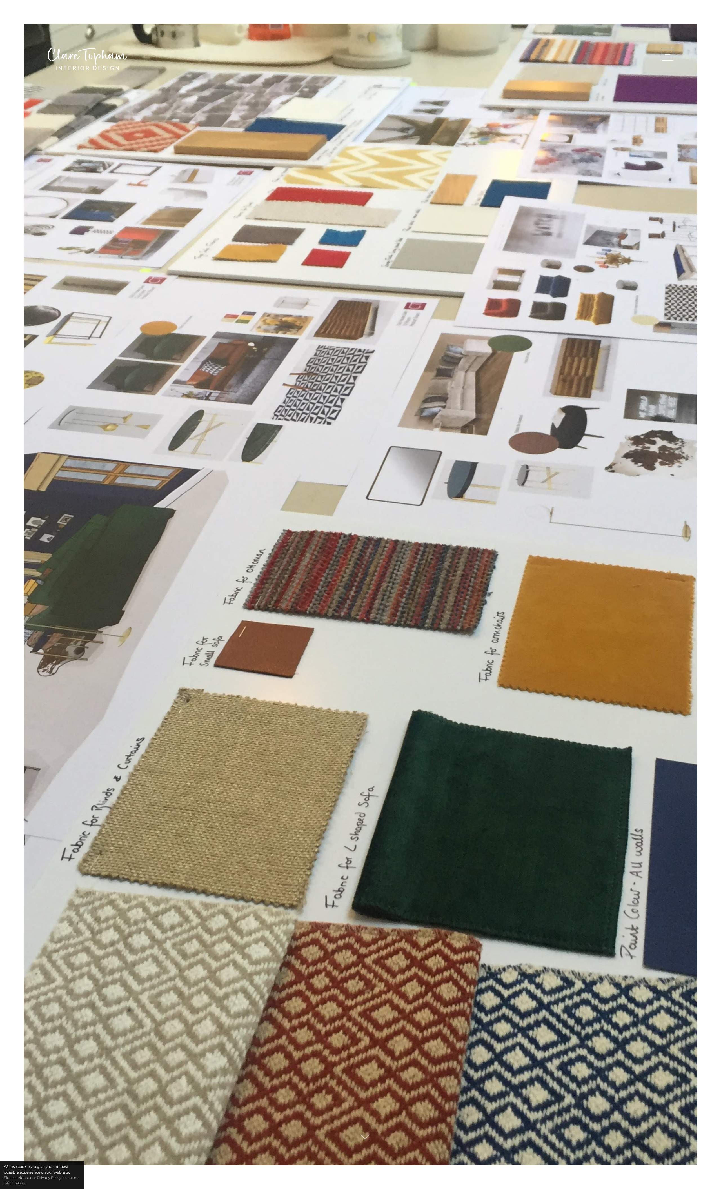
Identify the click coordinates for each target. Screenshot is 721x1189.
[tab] (667, 55)
